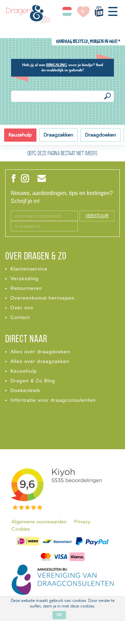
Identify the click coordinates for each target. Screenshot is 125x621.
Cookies (20, 529)
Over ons (21, 307)
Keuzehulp (20, 135)
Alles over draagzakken (39, 361)
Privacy (82, 522)
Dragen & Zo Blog (32, 380)
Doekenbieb (25, 390)
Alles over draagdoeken (40, 351)
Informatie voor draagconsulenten (53, 400)
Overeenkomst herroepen (42, 298)
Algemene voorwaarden (39, 522)
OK (59, 615)
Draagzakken (58, 135)
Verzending (24, 278)
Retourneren (26, 288)
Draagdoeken (100, 135)
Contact (20, 317)
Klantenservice (29, 269)
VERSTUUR (97, 215)
